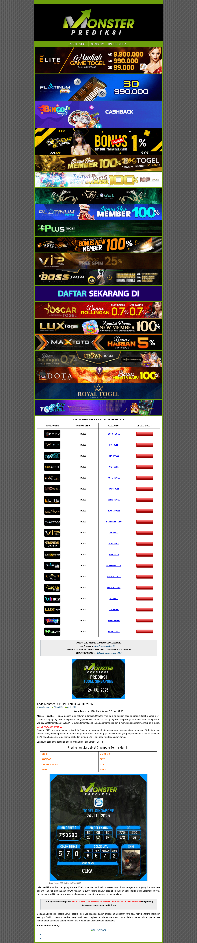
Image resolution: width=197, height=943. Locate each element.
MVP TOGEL (114, 489)
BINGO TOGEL (114, 620)
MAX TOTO (114, 554)
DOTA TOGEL (114, 434)
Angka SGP (72, 707)
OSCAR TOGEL (113, 587)
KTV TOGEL (114, 456)
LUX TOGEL (114, 609)
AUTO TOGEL (114, 478)
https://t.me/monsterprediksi (109, 653)
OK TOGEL (113, 467)
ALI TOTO (113, 598)
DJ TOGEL (113, 445)
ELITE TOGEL (114, 499)
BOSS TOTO (114, 543)
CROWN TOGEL (114, 576)
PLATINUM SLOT (113, 565)
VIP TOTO (113, 532)
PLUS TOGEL (114, 631)
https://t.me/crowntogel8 (104, 646)
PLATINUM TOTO (114, 521)
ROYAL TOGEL (114, 510)
